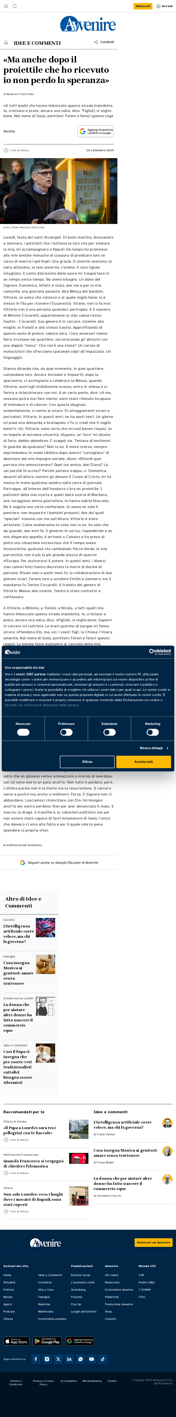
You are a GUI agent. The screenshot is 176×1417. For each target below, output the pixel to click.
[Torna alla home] (6, 42)
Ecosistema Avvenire (119, 1289)
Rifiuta (87, 762)
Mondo (8, 1297)
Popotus (76, 1297)
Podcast (9, 1311)
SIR (141, 1275)
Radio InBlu (147, 1282)
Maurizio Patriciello (20, 94)
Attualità (9, 1282)
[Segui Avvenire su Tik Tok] (103, 1359)
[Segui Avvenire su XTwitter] (58, 1359)
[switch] (66, 732)
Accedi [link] (167, 6)
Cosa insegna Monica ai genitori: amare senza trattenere (18, 973)
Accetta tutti (143, 762)
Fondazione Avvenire (119, 1304)
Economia (45, 1282)
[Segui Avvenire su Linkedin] (69, 1359)
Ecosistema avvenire (52, 1319)
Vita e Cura (46, 1289)
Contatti (110, 1319)
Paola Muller (105, 1162)
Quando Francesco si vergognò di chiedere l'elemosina (33, 1164)
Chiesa (8, 1319)
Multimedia (45, 1311)
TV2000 (145, 1289)
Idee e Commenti (50, 1275)
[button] (6, 6)
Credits (112, 1380)
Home (7, 1275)
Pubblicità (112, 1297)
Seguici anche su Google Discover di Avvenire (63, 862)
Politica (8, 1289)
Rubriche (44, 1304)
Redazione (112, 1282)
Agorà (7, 1304)
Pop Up (76, 1304)
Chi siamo (111, 1275)
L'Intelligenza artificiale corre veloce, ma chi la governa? (18, 934)
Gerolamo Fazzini (109, 1196)
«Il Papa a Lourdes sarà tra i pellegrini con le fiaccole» (29, 1130)
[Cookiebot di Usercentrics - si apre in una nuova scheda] (152, 652)
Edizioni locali (80, 1275)
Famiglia (44, 1297)
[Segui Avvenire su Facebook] (36, 1359)
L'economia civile (83, 1282)
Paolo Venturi (106, 1134)
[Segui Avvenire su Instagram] (47, 1359)
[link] (143, 6)
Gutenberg (78, 1289)
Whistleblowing (92, 1380)
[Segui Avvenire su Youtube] (91, 1359)
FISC (142, 1297)
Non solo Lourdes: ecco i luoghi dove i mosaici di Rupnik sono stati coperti (33, 1199)
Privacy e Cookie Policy (43, 1382)
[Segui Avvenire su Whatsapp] (80, 1359)
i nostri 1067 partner (30, 674)
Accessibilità (69, 1380)
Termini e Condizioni (16, 1382)
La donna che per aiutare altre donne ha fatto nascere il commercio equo (18, 1017)
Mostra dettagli (151, 748)
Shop (108, 1311)
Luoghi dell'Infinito (84, 1311)
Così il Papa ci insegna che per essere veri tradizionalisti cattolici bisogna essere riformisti (17, 1067)
